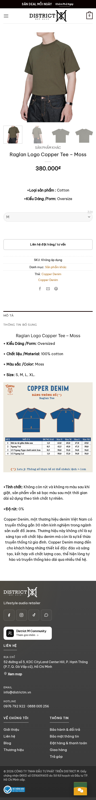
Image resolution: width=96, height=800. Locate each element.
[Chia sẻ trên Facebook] (40, 288)
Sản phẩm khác (48, 148)
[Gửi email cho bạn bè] (48, 288)
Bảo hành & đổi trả (65, 729)
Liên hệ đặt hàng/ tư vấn (48, 244)
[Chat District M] (46, 615)
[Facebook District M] (9, 615)
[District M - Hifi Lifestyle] (48, 16)
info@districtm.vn (17, 692)
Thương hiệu (14, 750)
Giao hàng (58, 750)
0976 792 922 (14, 706)
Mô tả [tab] (8, 315)
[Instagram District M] (21, 615)
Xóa (90, 211)
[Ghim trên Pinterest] (56, 288)
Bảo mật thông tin (64, 736)
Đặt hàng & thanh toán (68, 743)
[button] (6, 15)
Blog (7, 743)
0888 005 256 (38, 706)
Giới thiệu (11, 729)
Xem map (14, 674)
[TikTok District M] (33, 615)
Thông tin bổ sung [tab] (20, 324)
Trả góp (56, 756)
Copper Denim (51, 274)
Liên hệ (9, 736)
